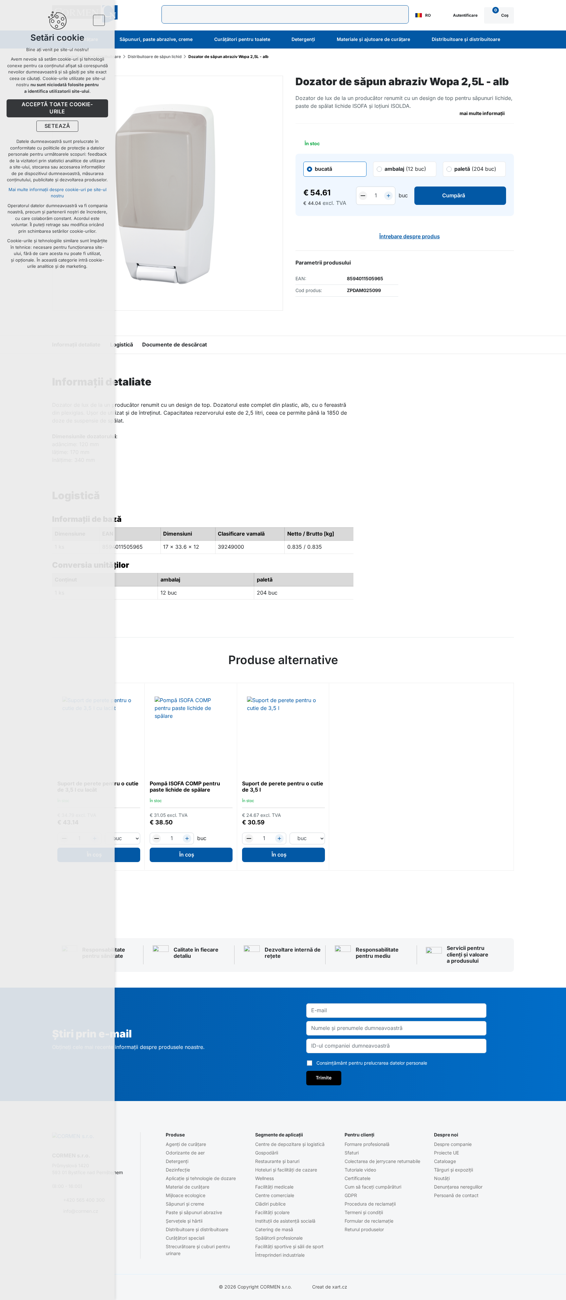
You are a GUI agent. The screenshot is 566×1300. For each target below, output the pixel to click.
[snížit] (363, 195)
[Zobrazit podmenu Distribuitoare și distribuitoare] (509, 40)
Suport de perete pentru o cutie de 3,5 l (282, 787)
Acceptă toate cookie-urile (57, 108)
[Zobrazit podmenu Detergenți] (324, 40)
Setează (57, 126)
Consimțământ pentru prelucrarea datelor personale (371, 1063)
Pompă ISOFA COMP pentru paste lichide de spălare (185, 787)
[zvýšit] (388, 195)
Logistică (121, 345)
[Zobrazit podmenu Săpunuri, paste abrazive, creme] (201, 40)
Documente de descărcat (174, 345)
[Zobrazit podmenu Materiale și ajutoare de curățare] (419, 40)
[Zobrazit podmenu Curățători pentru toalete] (279, 40)
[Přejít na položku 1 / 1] (283, 890)
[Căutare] (285, 14)
